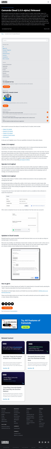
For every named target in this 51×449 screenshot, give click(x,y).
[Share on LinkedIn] (9, 303)
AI (3, 46)
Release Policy (4, 421)
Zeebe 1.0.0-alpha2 (7, 129)
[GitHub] (48, 442)
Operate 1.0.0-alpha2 (8, 131)
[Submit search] (47, 40)
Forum (27, 411)
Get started (6, 86)
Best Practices (17, 416)
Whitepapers (16, 419)
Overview (3, 411)
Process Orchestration (5, 7)
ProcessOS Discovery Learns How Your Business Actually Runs (36, 358)
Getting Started (6, 71)
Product (12, 7)
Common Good (42, 423)
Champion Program (30, 416)
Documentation (17, 412)
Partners (40, 417)
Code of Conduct (29, 420)
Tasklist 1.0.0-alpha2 (8, 133)
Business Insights (6, 76)
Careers (40, 412)
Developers (16, 411)
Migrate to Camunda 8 (18, 435)
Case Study (5, 51)
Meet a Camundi (6, 58)
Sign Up (5, 105)
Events (27, 412)
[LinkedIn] (39, 442)
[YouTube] (45, 442)
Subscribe (16, 423)
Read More (5, 368)
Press (40, 421)
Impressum (41, 447)
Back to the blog (7, 307)
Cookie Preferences (15, 447)
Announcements (6, 75)
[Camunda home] (4, 2)
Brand (47, 447)
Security (3, 417)
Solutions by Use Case (5, 428)
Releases (4, 73)
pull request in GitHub (25, 159)
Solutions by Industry (5, 426)
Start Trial (25, 327)
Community (5, 68)
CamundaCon (5, 57)
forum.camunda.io (13, 311)
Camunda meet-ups (30, 414)
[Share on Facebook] (6, 303)
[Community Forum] (42, 442)
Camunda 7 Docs (17, 433)
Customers (41, 416)
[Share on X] (2, 303)
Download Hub (17, 428)
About (40, 411)
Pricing (2, 416)
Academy (16, 414)
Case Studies (16, 417)
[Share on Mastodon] (12, 303)
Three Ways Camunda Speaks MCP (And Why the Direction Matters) (12, 389)
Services (40, 414)
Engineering (5, 66)
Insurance (5, 55)
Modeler (3, 414)
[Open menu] (48, 2)
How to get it (6, 137)
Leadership (41, 419)
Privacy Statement (25, 447)
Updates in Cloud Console (9, 135)
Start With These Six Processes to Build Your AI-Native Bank (12, 357)
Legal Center (4, 419)
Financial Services (6, 53)
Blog (2, 33)
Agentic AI (5, 48)
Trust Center (41, 424)
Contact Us (41, 426)
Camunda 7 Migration (7, 50)
